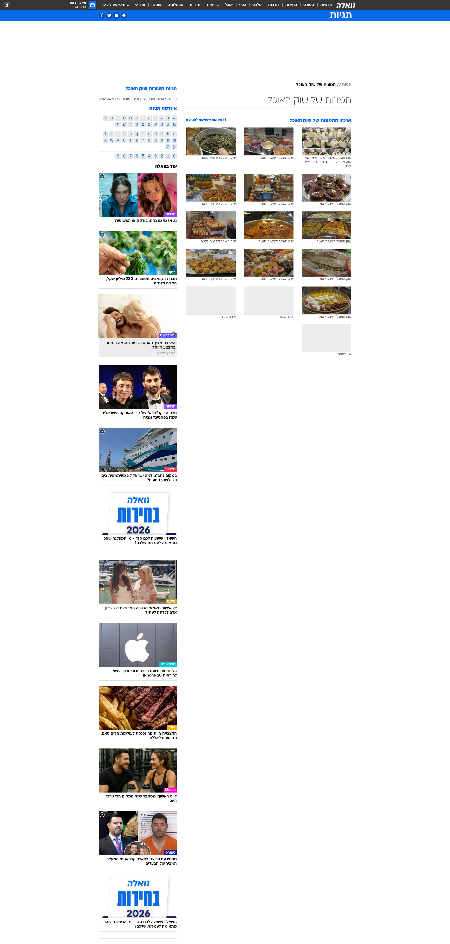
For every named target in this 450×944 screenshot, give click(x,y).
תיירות (195, 5)
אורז (152, 98)
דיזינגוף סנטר (166, 98)
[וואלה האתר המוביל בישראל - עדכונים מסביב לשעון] (345, 5)
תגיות (346, 85)
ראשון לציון (107, 98)
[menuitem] (323, 5)
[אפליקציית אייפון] (116, 15)
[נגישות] (7, 5)
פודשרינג (123, 98)
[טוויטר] (109, 15)
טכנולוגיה (175, 5)
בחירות (291, 5)
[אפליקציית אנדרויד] (124, 15)
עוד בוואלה (166, 166)
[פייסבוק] (102, 15)
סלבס (257, 5)
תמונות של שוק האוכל (316, 85)
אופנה (156, 5)
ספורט (308, 5)
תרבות (273, 5)
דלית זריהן (140, 98)
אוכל (229, 5)
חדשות (326, 5)
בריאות (213, 5)
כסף (242, 5)
